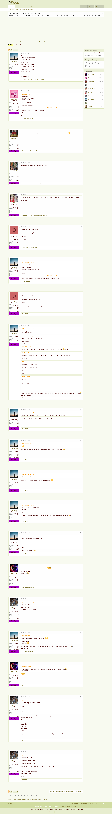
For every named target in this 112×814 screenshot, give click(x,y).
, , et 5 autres (33, 79)
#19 (81, 696)
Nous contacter (76, 803)
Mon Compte (39, 7)
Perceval (91, 96)
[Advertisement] (57, 29)
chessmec (14, 138)
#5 (81, 194)
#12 (81, 471)
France (17, 109)
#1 (81, 53)
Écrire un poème (29, 7)
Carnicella (14, 99)
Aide (101, 803)
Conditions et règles (86, 803)
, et (30, 150)
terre (18, 617)
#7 (81, 259)
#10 (81, 409)
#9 (81, 325)
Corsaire (14, 170)
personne (14, 573)
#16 (81, 598)
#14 (81, 532)
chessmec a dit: (26, 346)
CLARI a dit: (25, 353)
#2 (81, 91)
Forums (11, 7)
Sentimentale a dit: (26, 336)
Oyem (90, 107)
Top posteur (88, 71)
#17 (81, 632)
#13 (81, 502)
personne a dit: (26, 635)
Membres (18, 7)
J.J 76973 (14, 607)
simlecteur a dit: (26, 94)
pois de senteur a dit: (27, 328)
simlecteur (11, 47)
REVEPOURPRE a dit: (27, 262)
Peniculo (91, 103)
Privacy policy (95, 803)
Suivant (15, 50)
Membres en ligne (91, 50)
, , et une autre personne (34, 183)
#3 (81, 130)
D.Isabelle (91, 89)
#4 (81, 162)
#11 (81, 440)
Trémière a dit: (25, 362)
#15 (81, 565)
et (28, 118)
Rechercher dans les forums (26, 9)
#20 (81, 751)
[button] (22, 6)
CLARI (14, 203)
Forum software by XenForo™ (47, 806)
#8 (81, 293)
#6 (81, 226)
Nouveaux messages (13, 9)
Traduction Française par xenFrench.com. (68, 806)
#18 (81, 663)
